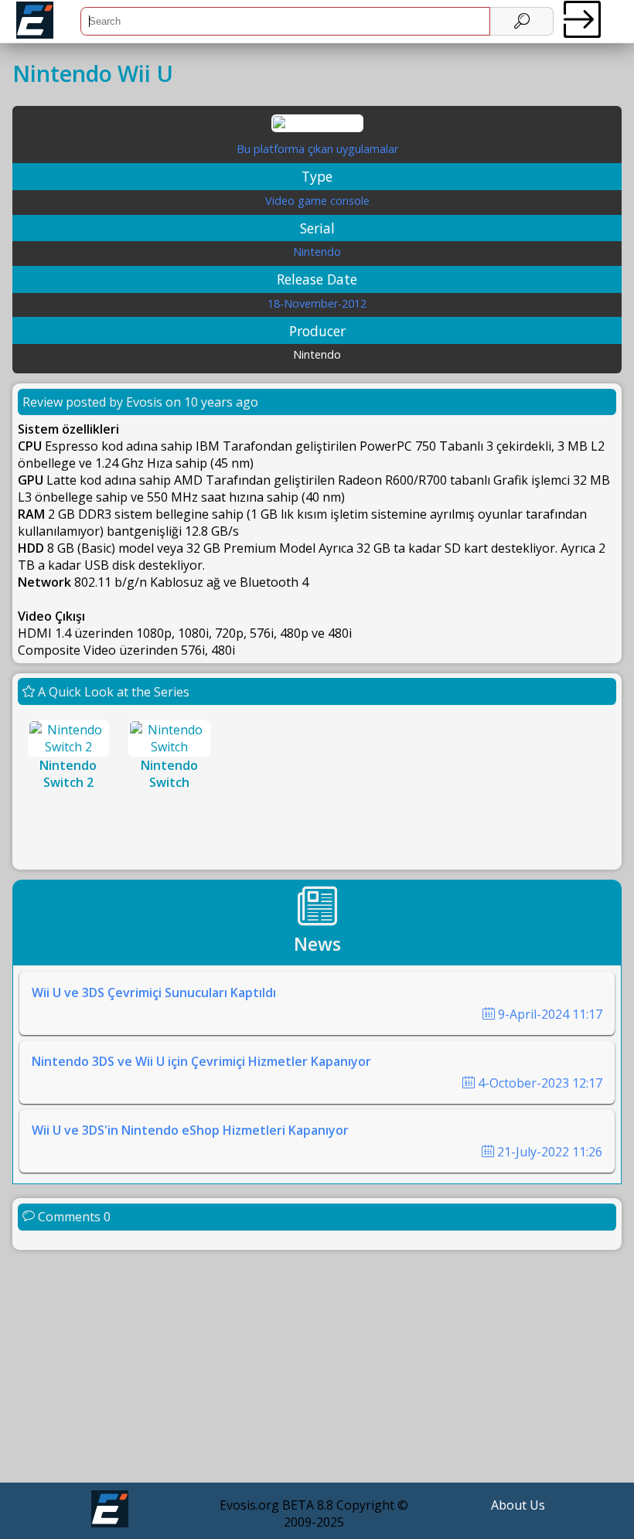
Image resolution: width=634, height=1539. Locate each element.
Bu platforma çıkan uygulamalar (317, 148)
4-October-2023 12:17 (538, 1082)
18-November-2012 (317, 303)
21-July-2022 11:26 (548, 1151)
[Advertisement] (317, 1368)
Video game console (317, 200)
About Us (518, 1504)
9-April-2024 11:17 (548, 1014)
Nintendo (317, 251)
